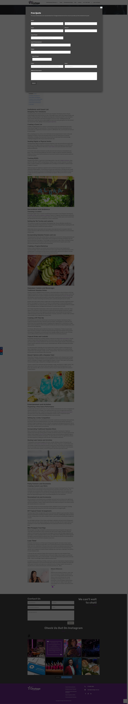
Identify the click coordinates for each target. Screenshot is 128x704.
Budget (33, 49)
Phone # (67, 27)
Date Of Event (35, 56)
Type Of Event (34, 34)
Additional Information (36, 70)
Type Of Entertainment (36, 42)
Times (32, 63)
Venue (66, 63)
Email (32, 27)
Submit (34, 83)
